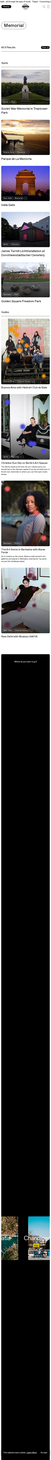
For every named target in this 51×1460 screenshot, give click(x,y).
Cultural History (23, 381)
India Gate (8, 205)
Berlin (5, 102)
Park (13, 102)
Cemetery (15, 244)
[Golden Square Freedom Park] (25, 279)
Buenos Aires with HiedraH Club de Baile (24, 387)
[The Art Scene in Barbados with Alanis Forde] (25, 513)
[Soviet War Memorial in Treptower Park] (25, 87)
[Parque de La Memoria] (25, 137)
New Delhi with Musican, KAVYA (19, 636)
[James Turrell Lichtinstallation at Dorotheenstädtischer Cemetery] (25, 229)
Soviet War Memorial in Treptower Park (24, 111)
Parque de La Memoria (16, 159)
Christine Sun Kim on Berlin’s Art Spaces (24, 463)
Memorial (21, 152)
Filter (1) (45, 47)
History (17, 543)
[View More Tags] (28, 152)
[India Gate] (25, 183)
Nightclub (15, 457)
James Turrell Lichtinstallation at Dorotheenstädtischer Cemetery (23, 253)
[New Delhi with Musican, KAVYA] (25, 600)
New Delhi (7, 198)
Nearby (6, 6)
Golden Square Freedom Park (21, 301)
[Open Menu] (48, 6)
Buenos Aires (8, 152)
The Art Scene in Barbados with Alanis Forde (23, 551)
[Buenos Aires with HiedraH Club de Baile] (25, 351)
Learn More (31, 1452)
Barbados (7, 294)
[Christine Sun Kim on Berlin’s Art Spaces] (25, 427)
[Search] (43, 6)
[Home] (25, 6)
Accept (44, 1452)
